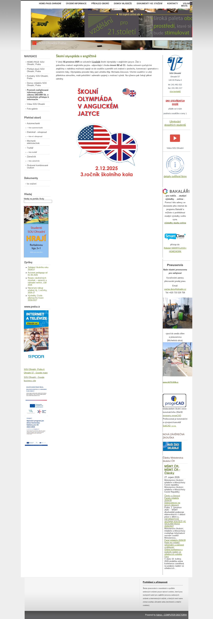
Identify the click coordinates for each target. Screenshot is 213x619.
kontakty (172, 3)
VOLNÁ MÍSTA (185, 4)
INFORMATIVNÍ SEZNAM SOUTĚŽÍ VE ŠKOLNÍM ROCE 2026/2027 (175, 522)
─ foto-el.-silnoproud (34, 136)
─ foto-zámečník (33, 161)
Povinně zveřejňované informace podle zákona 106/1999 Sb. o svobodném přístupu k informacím (38, 95)
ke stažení (31, 184)
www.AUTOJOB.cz (170, 382)
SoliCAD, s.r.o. (169, 426)
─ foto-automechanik (35, 128)
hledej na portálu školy (34, 199)
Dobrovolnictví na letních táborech (172, 504)
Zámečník (31, 156)
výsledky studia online (175, 223)
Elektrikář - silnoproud (37, 132)
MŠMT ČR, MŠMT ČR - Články (172, 469)
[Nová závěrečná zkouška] (172, 450)
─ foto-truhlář (32, 152)
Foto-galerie (32, 109)
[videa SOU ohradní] (175, 145)
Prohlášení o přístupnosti (155, 582)
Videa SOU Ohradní (36, 104)
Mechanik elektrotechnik (33, 142)
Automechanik (33, 123)
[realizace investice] (36, 413)
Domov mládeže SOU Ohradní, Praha (37, 84)
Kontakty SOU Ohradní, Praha (37, 77)
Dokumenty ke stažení (149, 3)
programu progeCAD (172, 415)
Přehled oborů (100, 3)
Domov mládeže (123, 3)
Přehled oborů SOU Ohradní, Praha (35, 70)
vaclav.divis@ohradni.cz (175, 289)
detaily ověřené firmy (175, 176)
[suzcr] (175, 70)
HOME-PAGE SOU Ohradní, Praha (35, 63)
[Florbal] (36, 257)
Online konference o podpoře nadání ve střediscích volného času (173, 553)
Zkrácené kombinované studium (37, 166)
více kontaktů (175, 91)
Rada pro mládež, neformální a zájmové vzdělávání (174, 544)
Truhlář (30, 148)
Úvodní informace (76, 3)
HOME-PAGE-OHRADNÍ (50, 3)
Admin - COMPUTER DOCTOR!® (171, 615)
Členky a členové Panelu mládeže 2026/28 (172, 498)
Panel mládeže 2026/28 (175, 540)
